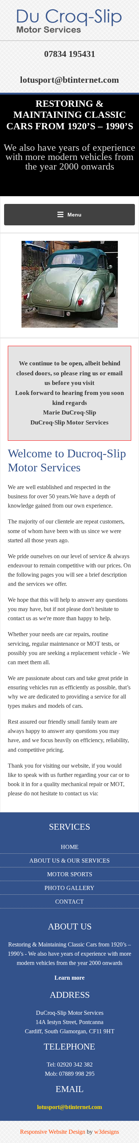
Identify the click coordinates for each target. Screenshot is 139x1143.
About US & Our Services (69, 860)
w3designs (106, 1132)
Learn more (69, 978)
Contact (69, 901)
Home (70, 847)
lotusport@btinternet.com (69, 1107)
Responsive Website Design (52, 1132)
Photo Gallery (69, 888)
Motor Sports (69, 874)
